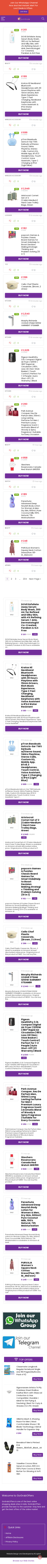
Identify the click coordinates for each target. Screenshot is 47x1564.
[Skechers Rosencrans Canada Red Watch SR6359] (12, 464)
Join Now (23, 11)
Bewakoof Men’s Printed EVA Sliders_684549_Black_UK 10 (29, 1446)
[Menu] (3, 18)
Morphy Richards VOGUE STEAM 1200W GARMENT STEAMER (31, 323)
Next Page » (35, 578)
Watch (7, 481)
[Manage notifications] (40, 1557)
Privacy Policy (12, 1541)
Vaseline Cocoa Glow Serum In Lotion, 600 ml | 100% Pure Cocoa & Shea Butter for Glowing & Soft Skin (28, 1468)
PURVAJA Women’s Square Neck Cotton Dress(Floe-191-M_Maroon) (31, 551)
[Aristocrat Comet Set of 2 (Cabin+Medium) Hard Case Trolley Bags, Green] (12, 195)
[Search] (43, 18)
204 (25, 578)
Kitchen (8, 301)
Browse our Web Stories (23, 1560)
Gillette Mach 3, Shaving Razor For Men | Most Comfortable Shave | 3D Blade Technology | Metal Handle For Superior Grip (28, 1424)
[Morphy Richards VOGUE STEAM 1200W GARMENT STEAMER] (12, 320)
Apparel (8, 565)
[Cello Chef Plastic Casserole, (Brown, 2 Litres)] (12, 284)
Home (8, 1533)
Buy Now (23, 58)
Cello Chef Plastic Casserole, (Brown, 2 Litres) (31, 286)
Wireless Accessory (13, 119)
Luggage (8, 215)
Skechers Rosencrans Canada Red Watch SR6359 (31, 467)
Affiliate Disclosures (14, 1537)
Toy (6, 264)
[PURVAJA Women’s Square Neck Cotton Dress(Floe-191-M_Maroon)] (12, 548)
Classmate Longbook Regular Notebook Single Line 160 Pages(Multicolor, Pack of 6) (28, 1370)
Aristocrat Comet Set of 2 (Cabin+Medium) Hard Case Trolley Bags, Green (30, 200)
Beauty (7, 63)
